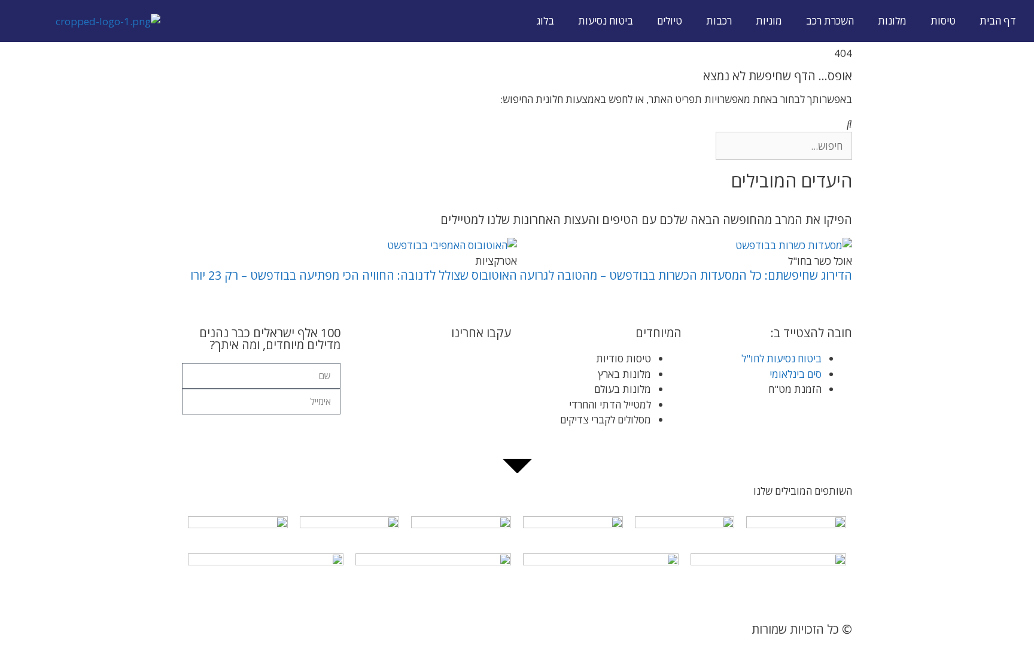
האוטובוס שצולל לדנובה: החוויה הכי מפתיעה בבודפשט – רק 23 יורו (353, 275)
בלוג (545, 21)
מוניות (769, 21)
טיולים (669, 21)
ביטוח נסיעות (605, 21)
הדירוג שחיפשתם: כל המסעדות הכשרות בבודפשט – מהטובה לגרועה (685, 275)
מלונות (892, 21)
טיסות (943, 21)
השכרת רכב (830, 21)
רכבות (719, 21)
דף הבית (998, 21)
